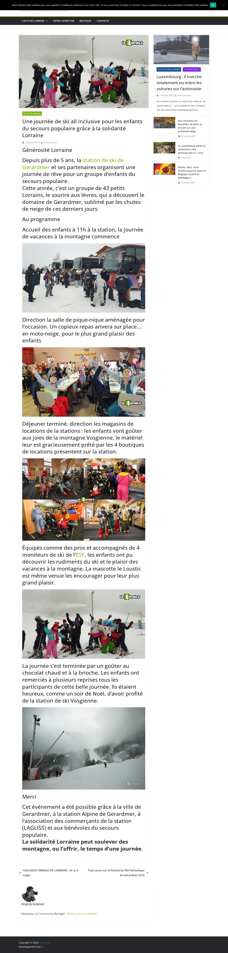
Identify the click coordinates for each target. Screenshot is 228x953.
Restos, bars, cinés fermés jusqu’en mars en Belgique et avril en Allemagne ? (192, 172)
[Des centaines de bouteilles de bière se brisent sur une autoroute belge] (164, 128)
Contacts (103, 20)
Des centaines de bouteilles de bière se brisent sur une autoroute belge (190, 126)
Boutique (85, 20)
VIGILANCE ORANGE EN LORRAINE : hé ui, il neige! (50, 873)
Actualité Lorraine (32, 113)
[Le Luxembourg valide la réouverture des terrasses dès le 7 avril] (164, 152)
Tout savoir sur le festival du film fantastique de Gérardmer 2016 (116, 873)
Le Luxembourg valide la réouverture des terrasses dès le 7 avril (191, 149)
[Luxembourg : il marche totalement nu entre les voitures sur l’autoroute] (181, 49)
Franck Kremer (50, 142)
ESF (80, 554)
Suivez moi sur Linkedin (82, 914)
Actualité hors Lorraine (169, 69)
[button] (46, 21)
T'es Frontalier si (191, 69)
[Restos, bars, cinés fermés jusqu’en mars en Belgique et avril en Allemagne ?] (164, 175)
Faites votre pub (63, 20)
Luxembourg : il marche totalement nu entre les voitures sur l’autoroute (179, 82)
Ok (213, 5)
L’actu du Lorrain (33, 20)
